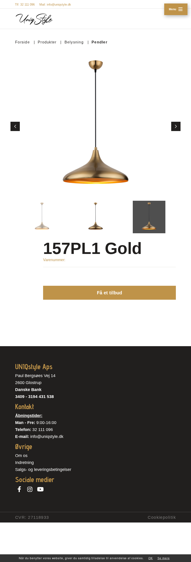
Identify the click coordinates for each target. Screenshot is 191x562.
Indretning (24, 462)
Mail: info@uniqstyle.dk (55, 4)
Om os (21, 455)
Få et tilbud (109, 292)
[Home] (34, 19)
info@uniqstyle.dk (46, 436)
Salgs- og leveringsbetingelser (43, 469)
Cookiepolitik (162, 517)
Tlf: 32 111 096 (25, 4)
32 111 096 (42, 429)
